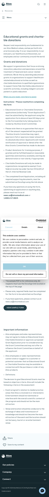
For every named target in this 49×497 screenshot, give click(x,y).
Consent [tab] (8, 227)
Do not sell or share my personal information (24, 274)
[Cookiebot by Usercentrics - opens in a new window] (35, 220)
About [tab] (40, 227)
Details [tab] (24, 227)
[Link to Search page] (38, 4)
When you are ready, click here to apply (20, 97)
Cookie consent (6, 491)
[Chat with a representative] (42, 490)
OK (24, 266)
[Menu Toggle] (45, 4)
